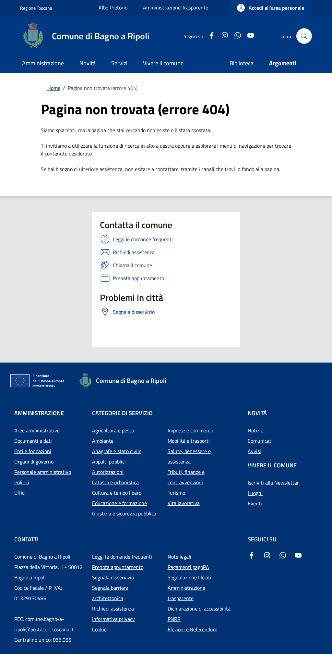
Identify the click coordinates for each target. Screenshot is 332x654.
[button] (270, 8)
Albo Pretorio (113, 7)
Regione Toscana (36, 8)
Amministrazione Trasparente (175, 7)
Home (53, 88)
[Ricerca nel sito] (304, 36)
